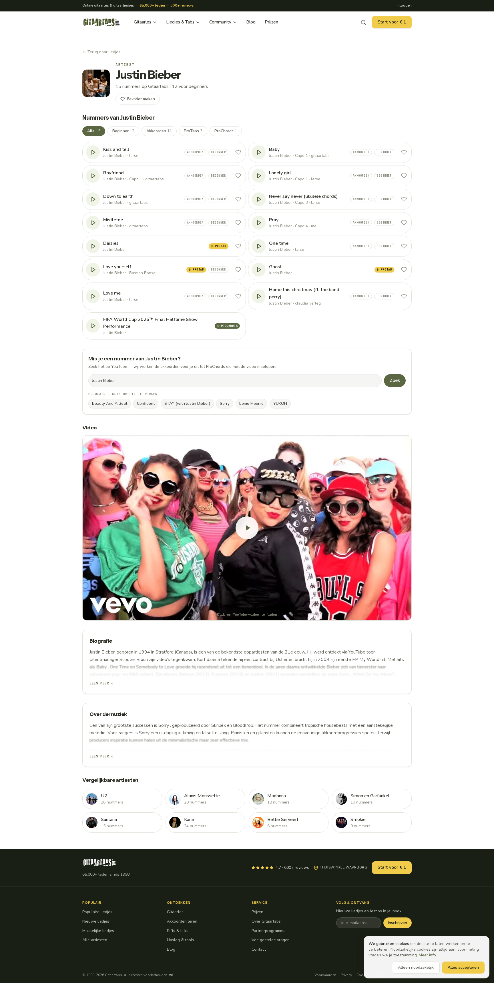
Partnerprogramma (269, 930)
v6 (171, 975)
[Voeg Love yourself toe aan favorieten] (238, 269)
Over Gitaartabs (266, 921)
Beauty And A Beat (109, 403)
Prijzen (271, 22)
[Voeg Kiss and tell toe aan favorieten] (238, 152)
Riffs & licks (177, 930)
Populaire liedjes (97, 912)
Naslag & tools (180, 940)
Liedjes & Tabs (180, 22)
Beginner (123, 131)
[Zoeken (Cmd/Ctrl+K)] (363, 22)
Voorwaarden (325, 975)
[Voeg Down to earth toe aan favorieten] (238, 199)
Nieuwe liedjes (95, 921)
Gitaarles (142, 22)
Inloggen (404, 5)
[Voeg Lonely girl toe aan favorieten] (404, 176)
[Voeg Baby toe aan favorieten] (404, 152)
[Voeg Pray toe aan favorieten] (404, 223)
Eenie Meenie (251, 403)
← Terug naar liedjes (101, 52)
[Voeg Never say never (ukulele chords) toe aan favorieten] (404, 199)
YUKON (280, 403)
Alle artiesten (94, 940)
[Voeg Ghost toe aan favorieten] (404, 269)
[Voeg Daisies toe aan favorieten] (238, 246)
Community (220, 22)
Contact (259, 949)
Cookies (363, 975)
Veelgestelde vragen (271, 940)
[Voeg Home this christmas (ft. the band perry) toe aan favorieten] (404, 296)
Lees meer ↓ (101, 683)
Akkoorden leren (182, 921)
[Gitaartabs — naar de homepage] (101, 22)
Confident (146, 403)
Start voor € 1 (392, 22)
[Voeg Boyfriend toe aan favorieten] (238, 176)
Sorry (225, 403)
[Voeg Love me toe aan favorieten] (238, 296)
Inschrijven (397, 922)
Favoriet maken (141, 99)
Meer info (427, 955)
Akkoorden (159, 131)
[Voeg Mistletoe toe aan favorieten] (238, 223)
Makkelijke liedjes (98, 930)
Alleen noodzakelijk (416, 967)
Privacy (346, 975)
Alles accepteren (463, 967)
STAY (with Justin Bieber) (187, 403)
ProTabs (193, 131)
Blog (251, 22)
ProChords (225, 131)
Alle (93, 131)
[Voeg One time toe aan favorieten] (404, 246)
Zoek (395, 380)
